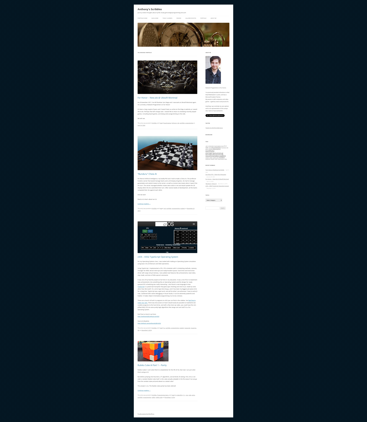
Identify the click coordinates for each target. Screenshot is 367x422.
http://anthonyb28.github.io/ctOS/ (148, 316)
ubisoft (212, 159)
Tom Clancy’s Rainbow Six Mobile (214, 170)
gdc (227, 147)
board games (167, 123)
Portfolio (203, 18)
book (222, 146)
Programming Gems (163, 395)
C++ (184, 395)
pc (164, 328)
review (207, 157)
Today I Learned (167, 18)
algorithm (180, 395)
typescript (187, 328)
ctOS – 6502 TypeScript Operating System (158, 256)
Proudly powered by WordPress (146, 414)
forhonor (174, 123)
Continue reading (144, 204)
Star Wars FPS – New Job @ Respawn (215, 174)
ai (176, 395)
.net (165, 208)
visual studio (221, 159)
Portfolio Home (142, 18)
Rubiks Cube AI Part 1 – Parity (152, 365)
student (182, 208)
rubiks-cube (159, 397)
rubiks (153, 397)
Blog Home (155, 18)
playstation (217, 149)
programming (189, 123)
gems (193, 395)
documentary (216, 147)
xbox (225, 159)
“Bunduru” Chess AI (147, 173)
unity (216, 159)
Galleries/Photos (190, 18)
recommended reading (215, 155)
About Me (213, 18)
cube (190, 395)
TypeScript (141, 287)
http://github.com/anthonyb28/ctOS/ (149, 323)
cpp (187, 395)
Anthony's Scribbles (150, 9)
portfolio (182, 123)
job (178, 123)
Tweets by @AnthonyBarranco (214, 128)
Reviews (179, 18)
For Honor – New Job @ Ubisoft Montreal (157, 97)
